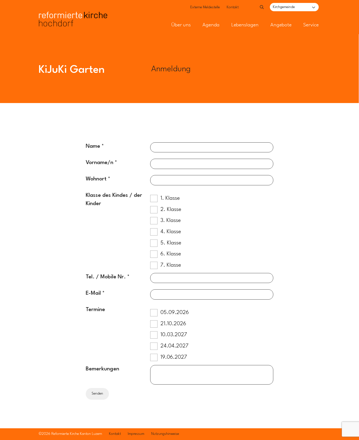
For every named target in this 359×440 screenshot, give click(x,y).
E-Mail (93, 293)
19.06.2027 (173, 357)
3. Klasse (170, 220)
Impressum (136, 434)
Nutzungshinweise (165, 434)
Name (93, 146)
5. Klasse (170, 243)
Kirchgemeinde (284, 7)
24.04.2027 (174, 346)
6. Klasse (170, 254)
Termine (95, 309)
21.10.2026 (173, 323)
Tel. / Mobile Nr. (106, 277)
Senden (97, 394)
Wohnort (96, 179)
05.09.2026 (174, 312)
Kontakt (233, 7)
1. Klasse (170, 198)
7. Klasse (170, 265)
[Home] (73, 9)
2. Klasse (170, 209)
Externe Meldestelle (205, 7)
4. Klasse (170, 231)
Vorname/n (100, 162)
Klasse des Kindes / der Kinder (114, 199)
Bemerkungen (102, 369)
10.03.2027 (173, 334)
